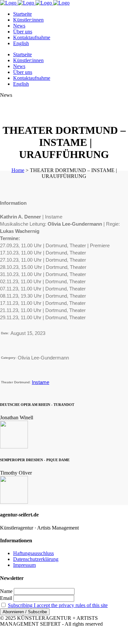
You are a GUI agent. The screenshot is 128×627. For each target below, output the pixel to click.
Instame (40, 382)
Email (6, 598)
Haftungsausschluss (33, 553)
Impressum (24, 565)
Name (6, 591)
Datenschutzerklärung (35, 559)
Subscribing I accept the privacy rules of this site (58, 605)
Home (17, 170)
